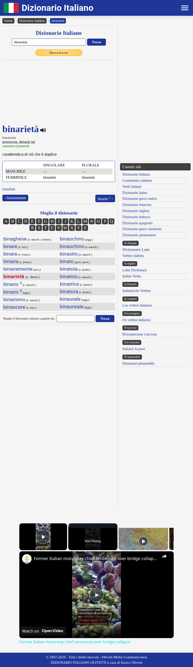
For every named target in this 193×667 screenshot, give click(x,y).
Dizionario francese (136, 205)
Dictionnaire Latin (135, 250)
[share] (164, 556)
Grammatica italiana (137, 180)
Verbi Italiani (131, 187)
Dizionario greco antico (139, 199)
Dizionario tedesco (136, 217)
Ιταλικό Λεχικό (133, 349)
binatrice (69, 284)
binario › (105, 198)
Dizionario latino (134, 193)
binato (67, 261)
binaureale (72, 306)
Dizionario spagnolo (137, 223)
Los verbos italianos (137, 305)
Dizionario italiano (136, 174)
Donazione (58, 53)
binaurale (70, 299)
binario (12, 284)
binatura (69, 291)
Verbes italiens (133, 256)
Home (8, 21)
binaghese (15, 238)
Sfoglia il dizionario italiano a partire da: (29, 318)
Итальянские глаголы (139, 334)
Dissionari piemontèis (138, 363)
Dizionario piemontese (139, 235)
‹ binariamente (15, 198)
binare (10, 246)
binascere (14, 307)
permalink (8, 188)
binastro (69, 254)
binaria (11, 261)
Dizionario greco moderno (141, 229)
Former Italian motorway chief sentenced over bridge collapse (96, 558)
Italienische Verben (136, 291)
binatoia (69, 269)
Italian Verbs (131, 276)
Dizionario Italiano (32, 21)
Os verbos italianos (136, 320)
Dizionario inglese (135, 211)
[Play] (143, 541)
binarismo (14, 299)
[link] (27, 559)
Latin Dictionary (134, 270)
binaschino (72, 238)
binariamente (18, 269)
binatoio (69, 276)
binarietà (58, 21)
